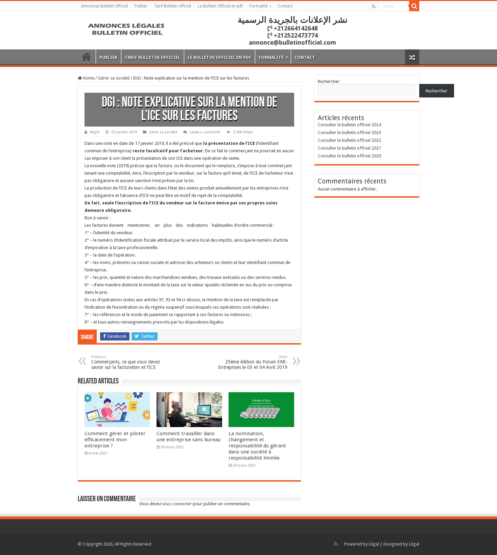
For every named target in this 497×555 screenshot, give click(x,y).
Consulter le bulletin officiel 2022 (349, 140)
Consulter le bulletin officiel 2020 (349, 155)
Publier (141, 6)
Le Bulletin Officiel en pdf (220, 6)
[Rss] (373, 6)
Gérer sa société (113, 78)
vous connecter (177, 503)
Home (88, 78)
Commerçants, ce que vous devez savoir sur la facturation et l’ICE (125, 362)
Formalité (258, 6)
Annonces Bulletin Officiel (104, 6)
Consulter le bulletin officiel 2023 (349, 132)
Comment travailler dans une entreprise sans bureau (188, 436)
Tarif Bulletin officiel (172, 6)
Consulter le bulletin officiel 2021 (349, 148)
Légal (374, 544)
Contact (285, 6)
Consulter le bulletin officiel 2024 (349, 124)
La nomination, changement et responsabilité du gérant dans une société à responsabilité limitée (257, 445)
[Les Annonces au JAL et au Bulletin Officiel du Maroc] (127, 28)
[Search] (414, 6)
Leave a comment (205, 132)
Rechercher (328, 81)
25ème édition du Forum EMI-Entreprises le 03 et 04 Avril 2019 (252, 362)
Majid (94, 132)
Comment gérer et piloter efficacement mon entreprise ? (115, 439)
